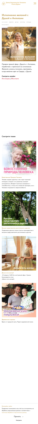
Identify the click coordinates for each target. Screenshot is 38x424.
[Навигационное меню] (35, 3)
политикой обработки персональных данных (14, 412)
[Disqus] (19, 106)
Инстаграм (6, 79)
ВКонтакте (15, 79)
